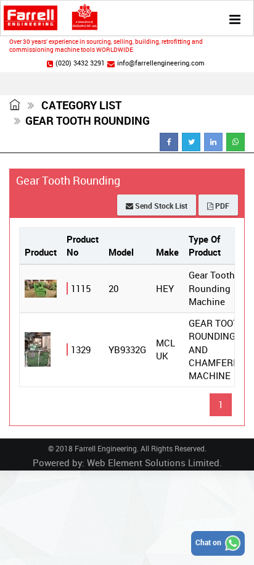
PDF (221, 206)
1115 (81, 288)
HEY (165, 288)
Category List (80, 105)
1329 (81, 349)
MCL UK (165, 349)
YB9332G (127, 349)
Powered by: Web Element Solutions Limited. (127, 462)
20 (113, 288)
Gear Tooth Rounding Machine (212, 288)
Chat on (209, 542)
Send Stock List (160, 206)
